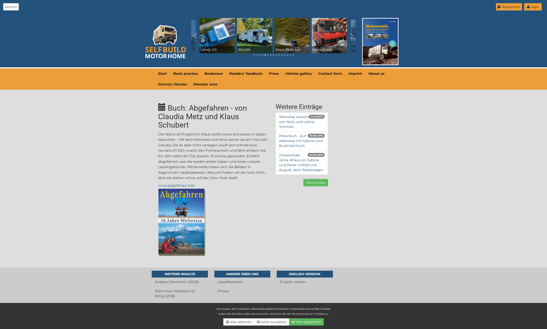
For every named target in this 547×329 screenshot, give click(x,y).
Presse (223, 291)
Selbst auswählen (273, 322)
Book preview (185, 74)
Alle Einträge (315, 183)
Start (162, 74)
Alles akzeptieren (308, 322)
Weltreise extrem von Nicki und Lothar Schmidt (297, 122)
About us (376, 74)
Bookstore (213, 74)
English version (293, 282)
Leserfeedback (230, 282)
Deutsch (11, 7)
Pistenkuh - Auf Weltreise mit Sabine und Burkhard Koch (301, 141)
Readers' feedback (246, 74)
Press (274, 74)
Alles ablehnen (240, 322)
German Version (172, 84)
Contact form (330, 74)
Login (534, 7)
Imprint (355, 74)
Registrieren (511, 7)
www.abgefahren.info (176, 186)
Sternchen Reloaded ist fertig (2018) (175, 293)
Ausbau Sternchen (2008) (177, 282)
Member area (205, 84)
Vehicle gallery (298, 74)
